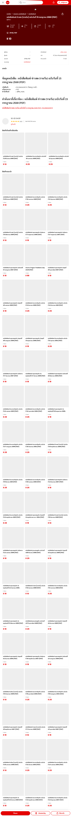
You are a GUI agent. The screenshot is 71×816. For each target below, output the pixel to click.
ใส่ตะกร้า (61, 813)
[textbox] (35, 91)
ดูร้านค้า (13, 124)
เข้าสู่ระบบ (64, 2)
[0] (53, 2)
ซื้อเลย (15, 813)
